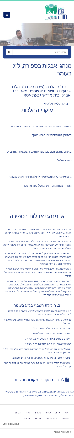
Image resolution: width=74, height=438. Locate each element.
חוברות (18, 413)
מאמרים (65, 418)
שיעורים (37, 413)
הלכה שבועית (30, 395)
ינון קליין (63, 395)
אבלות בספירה (49, 391)
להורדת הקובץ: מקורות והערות (38, 379)
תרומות (27, 418)
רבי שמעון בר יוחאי (32, 391)
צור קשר (37, 418)
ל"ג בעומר (62, 391)
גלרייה (48, 413)
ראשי (67, 413)
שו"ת (28, 413)
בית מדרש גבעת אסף (48, 395)
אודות (57, 413)
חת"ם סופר (16, 391)
